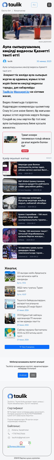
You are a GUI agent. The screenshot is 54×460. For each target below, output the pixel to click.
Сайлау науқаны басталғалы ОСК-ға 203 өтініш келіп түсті (32, 333)
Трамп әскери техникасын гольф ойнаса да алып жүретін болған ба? (35, 140)
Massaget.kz (21, 91)
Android (22, 375)
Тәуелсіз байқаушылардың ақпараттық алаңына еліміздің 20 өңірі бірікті (31, 303)
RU (34, 4)
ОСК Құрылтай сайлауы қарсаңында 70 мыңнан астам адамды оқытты (29, 318)
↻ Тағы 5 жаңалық (27, 347)
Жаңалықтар (19, 10)
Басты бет (6, 10)
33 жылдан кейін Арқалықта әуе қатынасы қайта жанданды (31, 276)
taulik (10, 61)
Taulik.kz (8, 91)
